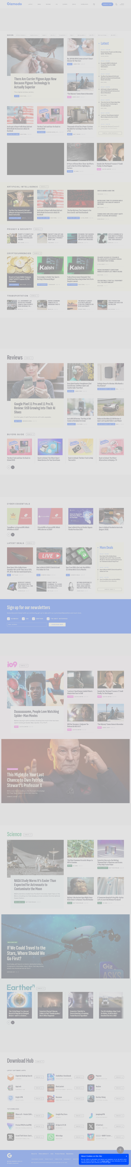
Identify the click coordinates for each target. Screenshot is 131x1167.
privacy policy (105, 1161)
